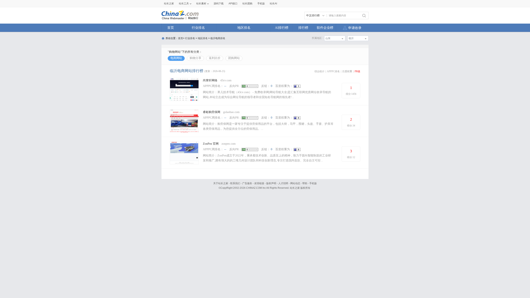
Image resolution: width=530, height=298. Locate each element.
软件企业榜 (325, 27)
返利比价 (214, 58)
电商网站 (176, 58)
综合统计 (319, 71)
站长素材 (201, 3)
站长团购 (247, 3)
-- (225, 86)
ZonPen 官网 (211, 143)
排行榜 (303, 27)
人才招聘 (283, 183)
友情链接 (259, 183)
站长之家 (169, 3)
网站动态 (295, 183)
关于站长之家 (220, 183)
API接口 (233, 3)
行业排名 (198, 27)
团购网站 (234, 58)
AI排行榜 (281, 27)
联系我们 (235, 183)
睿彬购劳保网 (211, 112)
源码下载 (219, 3)
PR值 (357, 71)
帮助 (304, 183)
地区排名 (244, 27)
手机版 (313, 183)
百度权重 (347, 71)
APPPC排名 (333, 71)
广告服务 (247, 183)
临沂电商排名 (217, 38)
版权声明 (271, 183)
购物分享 (195, 58)
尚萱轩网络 (210, 80)
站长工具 (184, 3)
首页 (170, 27)
